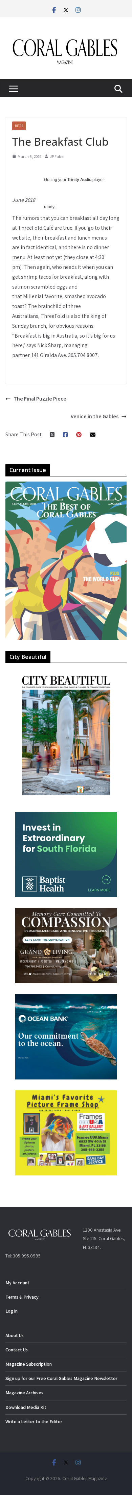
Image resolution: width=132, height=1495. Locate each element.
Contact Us (16, 1350)
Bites (19, 126)
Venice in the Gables (94, 416)
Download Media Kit (25, 1407)
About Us (14, 1335)
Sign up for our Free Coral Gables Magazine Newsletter (61, 1378)
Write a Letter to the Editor (33, 1421)
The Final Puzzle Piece (40, 398)
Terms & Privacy (22, 1297)
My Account (17, 1283)
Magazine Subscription (28, 1364)
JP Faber (57, 156)
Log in (11, 1311)
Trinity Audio (79, 179)
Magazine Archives (24, 1393)
